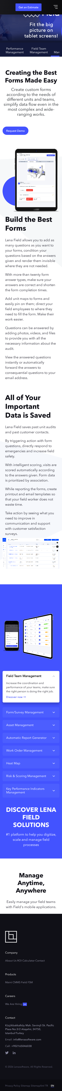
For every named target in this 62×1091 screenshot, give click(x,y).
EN (52, 1085)
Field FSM (27, 982)
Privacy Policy (12, 1085)
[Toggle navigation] (56, 7)
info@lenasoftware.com (27, 1039)
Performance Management (15, 50)
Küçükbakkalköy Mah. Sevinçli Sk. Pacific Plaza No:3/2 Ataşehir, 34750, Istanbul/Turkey (29, 1029)
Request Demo (15, 130)
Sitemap (25, 1085)
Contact (40, 960)
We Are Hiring (15, 1004)
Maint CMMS (12, 982)
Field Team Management (39, 50)
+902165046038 (21, 1046)
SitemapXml (37, 1085)
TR (46, 1085)
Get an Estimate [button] (28, 7)
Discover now (14, 697)
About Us (11, 960)
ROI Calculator (26, 960)
